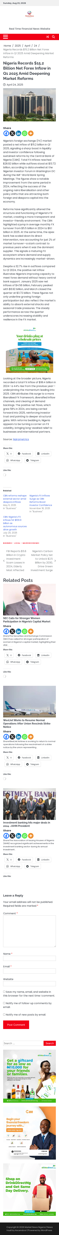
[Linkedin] (18, 133)
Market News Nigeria (29, 24)
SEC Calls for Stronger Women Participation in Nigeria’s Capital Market (26, 620)
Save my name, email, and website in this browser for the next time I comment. (29, 993)
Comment (10, 913)
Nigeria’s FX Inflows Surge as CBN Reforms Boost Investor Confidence (41, 500)
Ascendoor (21, 1230)
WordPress (46, 1230)
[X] (12, 133)
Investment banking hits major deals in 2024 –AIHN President (26, 824)
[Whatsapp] (24, 133)
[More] (31, 133)
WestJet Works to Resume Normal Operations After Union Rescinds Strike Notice (27, 723)
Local (17, 543)
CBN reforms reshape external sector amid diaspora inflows (15, 499)
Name (7, 954)
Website (8, 979)
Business (7, 543)
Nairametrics (21, 439)
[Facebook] (6, 133)
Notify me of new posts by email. (26, 1014)
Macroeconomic (31, 543)
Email (7, 966)
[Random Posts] (47, 36)
